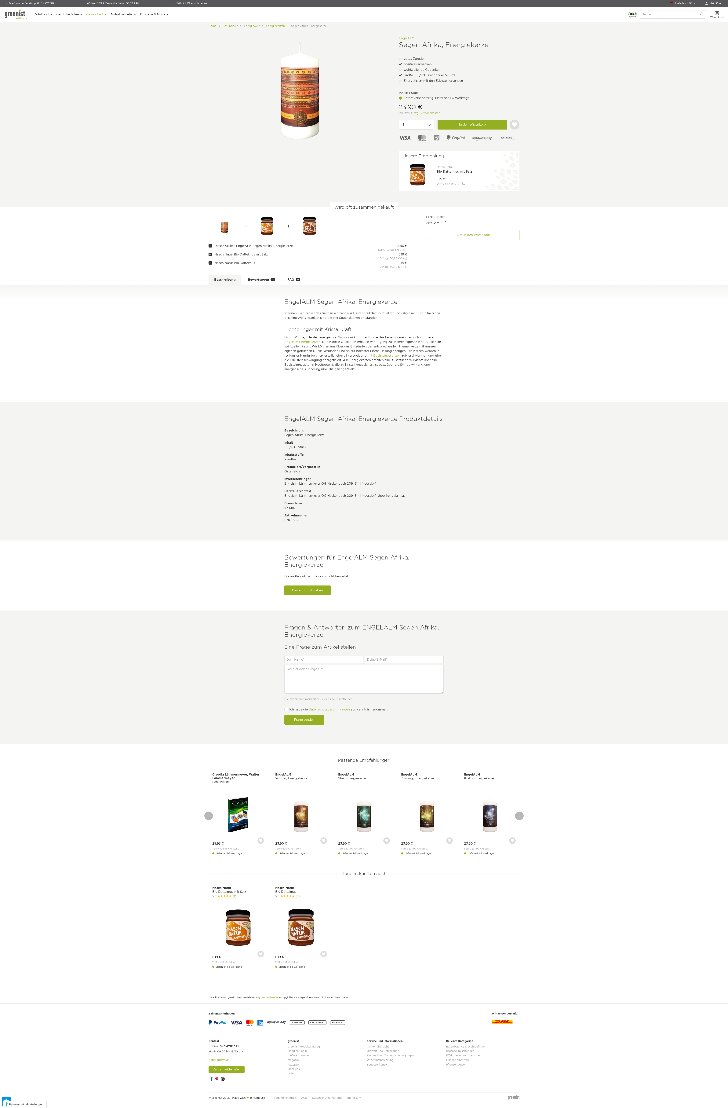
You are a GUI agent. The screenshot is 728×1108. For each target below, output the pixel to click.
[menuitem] (714, 3)
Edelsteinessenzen (387, 355)
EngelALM (406, 38)
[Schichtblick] (238, 815)
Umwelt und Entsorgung (383, 1050)
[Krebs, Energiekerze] (490, 815)
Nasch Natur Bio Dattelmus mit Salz (241, 254)
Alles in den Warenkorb (472, 235)
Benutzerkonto (377, 1064)
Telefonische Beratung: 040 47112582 (31, 3)
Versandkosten (270, 997)
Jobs (291, 1073)
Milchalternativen (457, 1060)
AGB (304, 1097)
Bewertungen (261, 279)
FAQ (293, 279)
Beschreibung (225, 279)
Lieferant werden (299, 1055)
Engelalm (291, 342)
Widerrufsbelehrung (380, 1060)
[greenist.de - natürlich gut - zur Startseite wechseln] (16, 14)
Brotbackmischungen (460, 1050)
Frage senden (304, 719)
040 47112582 (229, 1046)
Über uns (294, 1068)
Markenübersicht (378, 1046)
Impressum (354, 1097)
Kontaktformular (220, 1059)
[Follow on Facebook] (211, 1079)
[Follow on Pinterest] (217, 1079)
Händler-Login (297, 1050)
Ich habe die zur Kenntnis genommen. (338, 709)
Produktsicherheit (284, 1097)
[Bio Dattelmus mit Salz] (267, 226)
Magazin (293, 1060)
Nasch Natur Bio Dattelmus (234, 263)
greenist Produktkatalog (304, 1046)
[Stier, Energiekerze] (364, 815)
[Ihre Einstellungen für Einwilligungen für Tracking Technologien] (24, 1104)
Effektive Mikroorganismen (463, 1055)
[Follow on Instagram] (223, 1079)
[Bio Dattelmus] (309, 226)
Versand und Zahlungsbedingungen (390, 1055)
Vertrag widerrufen (227, 1069)
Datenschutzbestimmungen (329, 709)
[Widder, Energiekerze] (301, 815)
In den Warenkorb (472, 124)
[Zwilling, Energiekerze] (427, 815)
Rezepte (293, 1064)
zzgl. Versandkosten (427, 113)
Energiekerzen (309, 342)
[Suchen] (702, 14)
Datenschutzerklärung (327, 1097)
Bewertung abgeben (307, 590)
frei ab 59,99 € (127, 3)
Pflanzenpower (456, 1064)
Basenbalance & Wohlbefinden (466, 1046)
